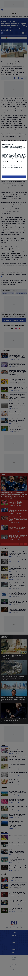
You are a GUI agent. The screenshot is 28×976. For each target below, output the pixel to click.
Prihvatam (14, 176)
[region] (14, 160)
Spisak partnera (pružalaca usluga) (8, 168)
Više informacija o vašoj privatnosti (12, 159)
